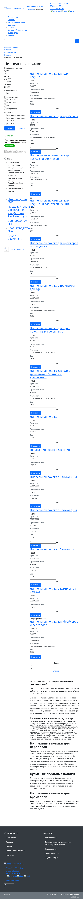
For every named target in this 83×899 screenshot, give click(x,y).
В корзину (35, 112)
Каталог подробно (17, 249)
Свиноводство (17, 222)
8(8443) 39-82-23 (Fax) (59, 3)
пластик (10, 124)
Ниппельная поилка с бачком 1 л (52, 549)
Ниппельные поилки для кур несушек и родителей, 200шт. (50, 202)
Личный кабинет (13, 880)
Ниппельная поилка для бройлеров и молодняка (54, 244)
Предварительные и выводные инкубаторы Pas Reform (20, 211)
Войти (29, 6)
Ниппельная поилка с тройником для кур (52, 287)
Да (8, 93)
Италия (10, 105)
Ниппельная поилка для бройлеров (54, 116)
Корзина (30, 9)
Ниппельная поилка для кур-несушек (49, 75)
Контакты (10, 855)
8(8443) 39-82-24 (56, 6)
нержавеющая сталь (16, 115)
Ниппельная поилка (43, 416)
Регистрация (37, 6)
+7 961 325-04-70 (57, 8)
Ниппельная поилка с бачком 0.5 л (53, 477)
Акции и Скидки (15, 237)
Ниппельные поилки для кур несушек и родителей (49, 156)
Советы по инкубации (15, 851)
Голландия (11, 102)
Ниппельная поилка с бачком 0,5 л (53, 510)
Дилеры (9, 842)
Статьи (9, 846)
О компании (11, 838)
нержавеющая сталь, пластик (16, 119)
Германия (11, 99)
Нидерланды (12, 108)
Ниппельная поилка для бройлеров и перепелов (54, 623)
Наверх (7, 894)
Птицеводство (17, 200)
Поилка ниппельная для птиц (50, 450)
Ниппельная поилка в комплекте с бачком (53, 590)
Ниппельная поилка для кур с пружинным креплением (50, 329)
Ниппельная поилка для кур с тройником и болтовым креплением (50, 374)
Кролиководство (19, 229)
